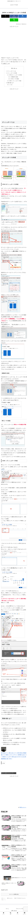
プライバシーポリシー (20, 908)
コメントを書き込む (14, 894)
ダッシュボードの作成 (12, 73)
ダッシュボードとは (11, 71)
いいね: (10, 84)
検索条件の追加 (14, 76)
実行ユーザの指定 (15, 78)
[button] (25, 460)
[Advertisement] (14, 41)
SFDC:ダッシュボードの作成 (15, 74)
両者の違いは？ (10, 82)
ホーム (7, 908)
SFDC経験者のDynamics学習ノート (9, 773)
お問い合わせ (14, 910)
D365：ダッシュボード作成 (15, 80)
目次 (12, 68)
